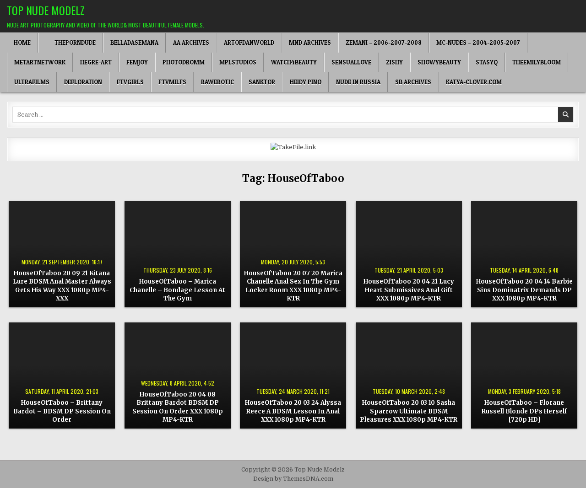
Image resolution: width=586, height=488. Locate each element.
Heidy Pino (305, 82)
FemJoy (137, 62)
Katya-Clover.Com (474, 82)
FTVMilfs (172, 82)
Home (22, 42)
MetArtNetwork (39, 62)
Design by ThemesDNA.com (293, 479)
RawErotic (217, 82)
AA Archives (191, 42)
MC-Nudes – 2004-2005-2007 (478, 42)
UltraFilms (31, 82)
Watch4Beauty (294, 62)
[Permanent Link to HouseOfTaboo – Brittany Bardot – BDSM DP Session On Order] (62, 375)
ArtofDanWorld (249, 42)
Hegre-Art (96, 62)
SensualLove (351, 62)
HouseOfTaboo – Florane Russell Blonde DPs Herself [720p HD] (524, 411)
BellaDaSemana (134, 42)
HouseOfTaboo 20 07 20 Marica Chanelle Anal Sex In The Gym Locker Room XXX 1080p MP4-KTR (293, 285)
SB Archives (413, 82)
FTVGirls (130, 82)
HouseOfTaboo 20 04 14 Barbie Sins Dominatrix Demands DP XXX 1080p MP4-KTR (524, 290)
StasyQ (487, 62)
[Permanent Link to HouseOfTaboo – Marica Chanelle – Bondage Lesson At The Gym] (178, 254)
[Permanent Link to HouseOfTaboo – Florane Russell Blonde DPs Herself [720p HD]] (524, 375)
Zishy (394, 62)
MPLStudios (237, 62)
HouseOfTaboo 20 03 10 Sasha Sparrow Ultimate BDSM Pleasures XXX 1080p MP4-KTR (408, 411)
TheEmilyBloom (536, 62)
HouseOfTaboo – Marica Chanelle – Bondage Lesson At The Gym (177, 290)
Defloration (83, 82)
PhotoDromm (184, 62)
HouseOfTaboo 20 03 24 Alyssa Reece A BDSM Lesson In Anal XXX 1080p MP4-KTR (293, 411)
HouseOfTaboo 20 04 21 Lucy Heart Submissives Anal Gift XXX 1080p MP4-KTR (409, 290)
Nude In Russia (358, 82)
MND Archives (310, 42)
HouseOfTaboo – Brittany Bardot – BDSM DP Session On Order (62, 411)
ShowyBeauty (439, 62)
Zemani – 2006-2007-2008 (384, 42)
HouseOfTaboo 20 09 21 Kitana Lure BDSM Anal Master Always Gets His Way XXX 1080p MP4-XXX (62, 285)
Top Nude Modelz (46, 10)
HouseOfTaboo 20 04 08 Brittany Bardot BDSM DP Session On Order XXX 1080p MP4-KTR (177, 407)
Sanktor (262, 82)
